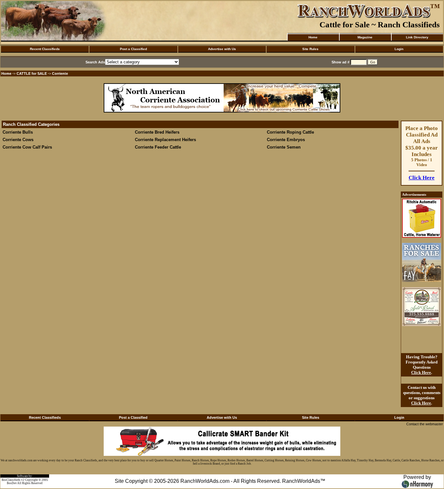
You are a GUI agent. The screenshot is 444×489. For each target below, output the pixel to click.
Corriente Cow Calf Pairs (27, 147)
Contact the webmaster (424, 424)
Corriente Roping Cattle (290, 132)
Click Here (422, 178)
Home (313, 37)
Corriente (60, 73)
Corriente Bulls (18, 132)
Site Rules (310, 49)
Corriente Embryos (286, 139)
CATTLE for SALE (32, 73)
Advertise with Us (222, 49)
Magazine (365, 37)
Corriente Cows (18, 139)
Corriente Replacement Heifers (165, 139)
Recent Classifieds (45, 49)
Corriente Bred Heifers (157, 132)
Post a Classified (133, 49)
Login (399, 49)
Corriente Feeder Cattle (158, 147)
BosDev (12, 483)
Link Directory (417, 37)
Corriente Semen (284, 147)
